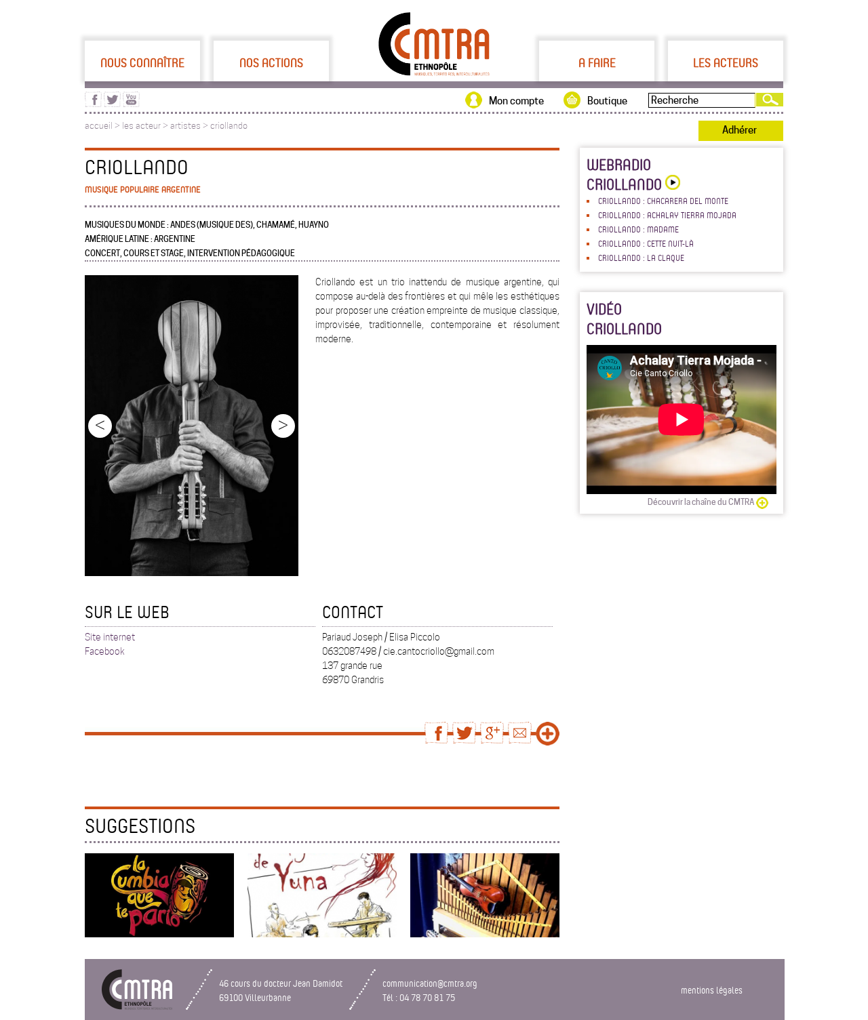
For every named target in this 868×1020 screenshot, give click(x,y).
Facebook (105, 651)
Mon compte (516, 101)
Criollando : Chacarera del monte (663, 200)
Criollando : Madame (638, 229)
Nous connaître (142, 62)
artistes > (190, 126)
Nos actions (271, 62)
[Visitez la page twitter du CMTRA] (112, 103)
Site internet (110, 637)
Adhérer (739, 130)
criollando (229, 126)
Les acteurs (725, 62)
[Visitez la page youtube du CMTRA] (131, 103)
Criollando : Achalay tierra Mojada (667, 214)
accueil (99, 126)
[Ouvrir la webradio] (671, 184)
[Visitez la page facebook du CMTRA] (93, 103)
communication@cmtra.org (429, 983)
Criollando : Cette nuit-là (646, 243)
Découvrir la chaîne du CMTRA (701, 502)
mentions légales (712, 989)
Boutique (607, 101)
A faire (597, 62)
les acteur (141, 126)
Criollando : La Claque (641, 257)
